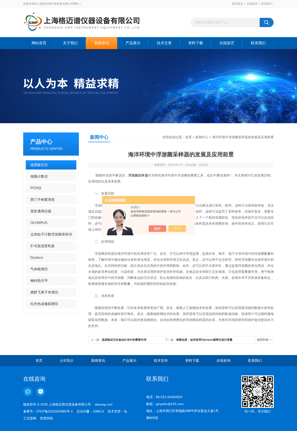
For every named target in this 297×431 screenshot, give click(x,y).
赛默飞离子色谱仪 (44, 292)
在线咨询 (223, 360)
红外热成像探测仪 (44, 304)
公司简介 (67, 360)
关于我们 (70, 43)
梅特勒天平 (39, 281)
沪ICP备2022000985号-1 (54, 411)
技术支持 (161, 360)
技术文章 (164, 43)
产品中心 (41, 141)
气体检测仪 (39, 269)
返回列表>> (264, 339)
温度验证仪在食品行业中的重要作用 (124, 339)
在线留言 (252, 3)
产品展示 (133, 43)
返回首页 (237, 3)
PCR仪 (35, 188)
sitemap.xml (103, 404)
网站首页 (39, 43)
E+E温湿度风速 (42, 246)
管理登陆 (46, 418)
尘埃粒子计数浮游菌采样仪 (51, 234)
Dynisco (36, 257)
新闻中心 (201, 137)
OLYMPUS (38, 223)
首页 (188, 137)
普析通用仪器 (40, 211)
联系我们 (266, 3)
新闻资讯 (101, 43)
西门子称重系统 (42, 199)
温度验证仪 (39, 165)
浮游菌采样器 (138, 175)
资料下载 (195, 43)
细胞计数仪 (39, 176)
